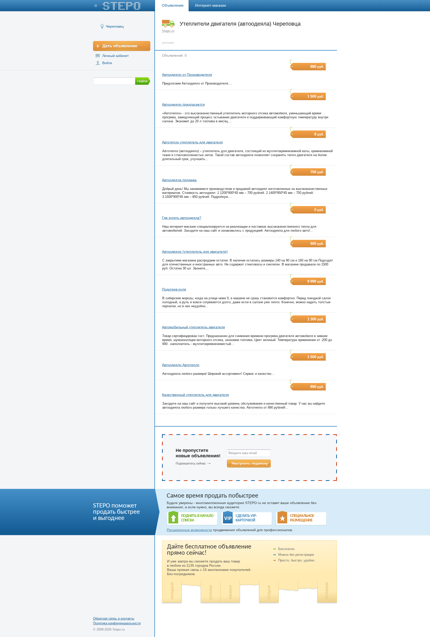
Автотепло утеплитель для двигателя (192, 142)
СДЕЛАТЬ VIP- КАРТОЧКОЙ (246, 518)
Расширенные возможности (189, 530)
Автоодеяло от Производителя (187, 75)
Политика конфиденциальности (117, 623)
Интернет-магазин (210, 5)
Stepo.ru (168, 31)
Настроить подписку (250, 463)
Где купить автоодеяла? (181, 218)
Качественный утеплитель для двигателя (195, 395)
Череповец (115, 26)
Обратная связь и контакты (113, 618)
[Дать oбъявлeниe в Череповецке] (121, 46)
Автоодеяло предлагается (183, 104)
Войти (107, 63)
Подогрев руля (174, 289)
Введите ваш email (242, 453)
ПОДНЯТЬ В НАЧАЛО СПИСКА (197, 518)
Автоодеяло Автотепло (180, 365)
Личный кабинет (115, 56)
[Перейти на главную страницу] (117, 6)
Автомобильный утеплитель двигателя (193, 327)
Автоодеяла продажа (179, 180)
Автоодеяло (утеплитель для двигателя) (195, 252)
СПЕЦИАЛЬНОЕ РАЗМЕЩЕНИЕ (302, 518)
